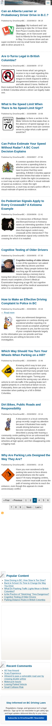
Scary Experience (12, 673)
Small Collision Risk (13, 687)
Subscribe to (2, 513)
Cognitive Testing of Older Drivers (20, 597)
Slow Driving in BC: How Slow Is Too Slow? (25, 580)
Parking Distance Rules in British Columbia (24, 600)
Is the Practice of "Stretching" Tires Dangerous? (26, 594)
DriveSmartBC (14, 2)
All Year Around (11, 670)
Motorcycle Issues (12, 682)
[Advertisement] (26, 543)
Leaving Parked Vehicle (15, 684)
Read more (9, 313)
